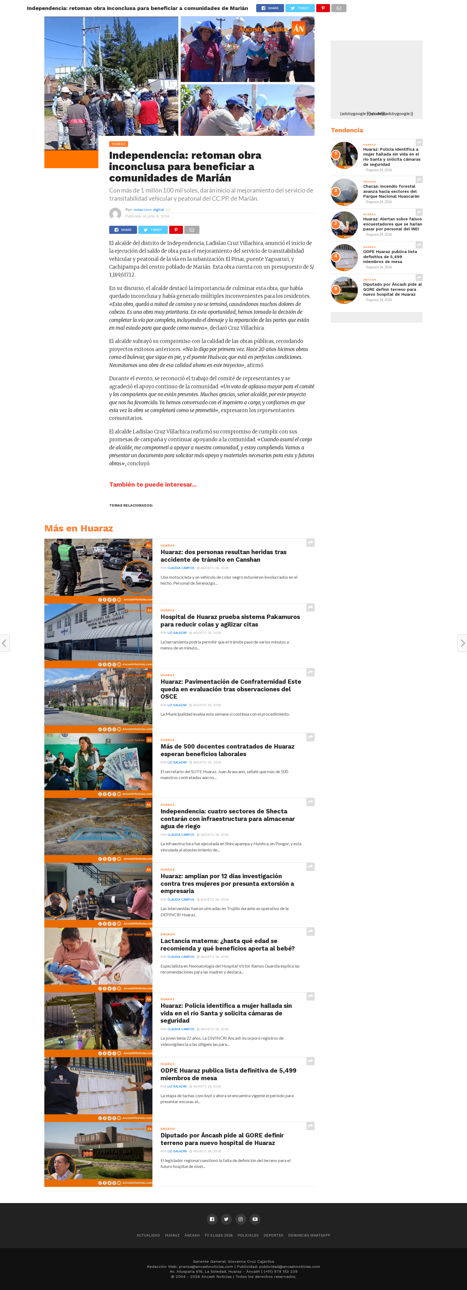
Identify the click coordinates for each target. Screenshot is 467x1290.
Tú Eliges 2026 (218, 1235)
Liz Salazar (177, 633)
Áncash (192, 1235)
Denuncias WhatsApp (309, 1235)
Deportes (273, 1235)
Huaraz (172, 1235)
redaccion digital (148, 209)
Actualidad (148, 1235)
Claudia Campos (181, 568)
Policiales (248, 1235)
